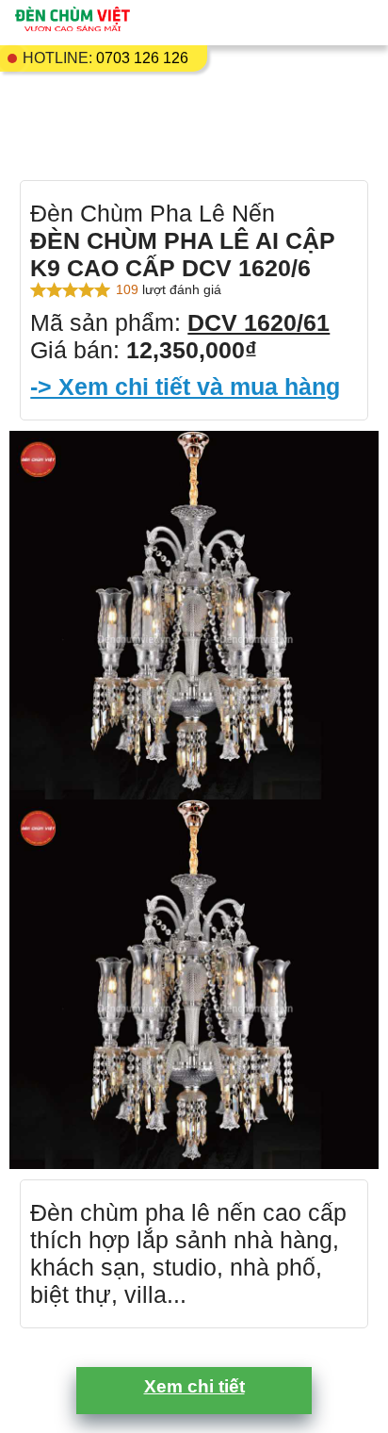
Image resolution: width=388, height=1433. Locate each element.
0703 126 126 (142, 58)
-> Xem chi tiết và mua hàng (185, 386)
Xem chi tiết (194, 1386)
